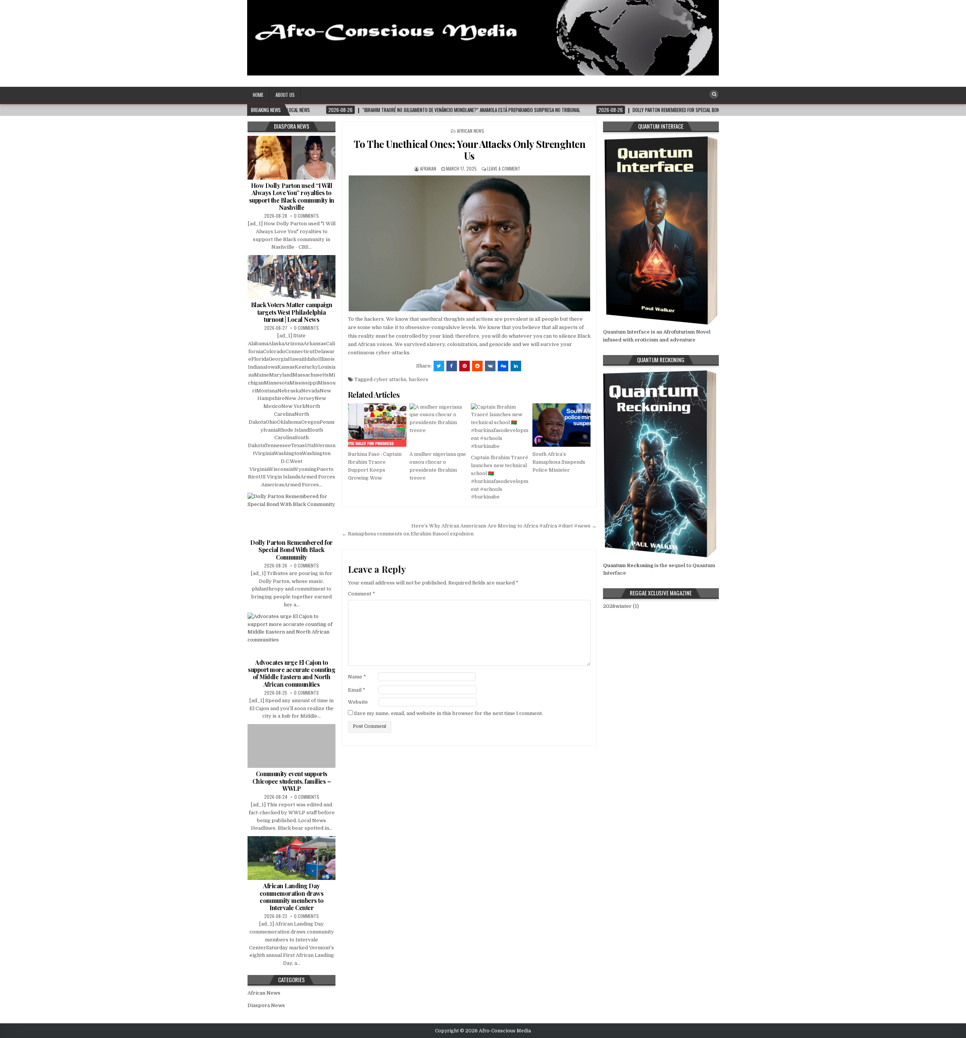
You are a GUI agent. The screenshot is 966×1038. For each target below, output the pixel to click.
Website (358, 702)
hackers (418, 379)
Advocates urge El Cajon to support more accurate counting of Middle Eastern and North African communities (291, 673)
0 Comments (306, 215)
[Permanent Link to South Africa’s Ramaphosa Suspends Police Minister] (561, 425)
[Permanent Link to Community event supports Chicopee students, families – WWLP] (291, 746)
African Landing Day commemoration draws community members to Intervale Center (292, 897)
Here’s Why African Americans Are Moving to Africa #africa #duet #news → (504, 526)
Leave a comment (503, 168)
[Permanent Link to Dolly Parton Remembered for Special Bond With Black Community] (291, 515)
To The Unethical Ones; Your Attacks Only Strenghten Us (470, 149)
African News (470, 131)
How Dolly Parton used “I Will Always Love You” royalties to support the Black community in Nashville (291, 196)
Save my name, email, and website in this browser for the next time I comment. (448, 713)
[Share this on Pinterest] (464, 366)
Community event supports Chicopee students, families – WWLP (291, 781)
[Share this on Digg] (503, 366)
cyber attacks (390, 379)
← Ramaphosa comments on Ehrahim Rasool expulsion (408, 534)
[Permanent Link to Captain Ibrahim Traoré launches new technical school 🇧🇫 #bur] (500, 427)
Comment (361, 594)
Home (258, 94)
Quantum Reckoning (628, 565)
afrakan (428, 168)
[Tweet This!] (439, 366)
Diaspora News (266, 1005)
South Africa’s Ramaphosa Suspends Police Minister (558, 462)
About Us (285, 94)
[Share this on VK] (490, 366)
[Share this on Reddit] (477, 366)
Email (356, 690)
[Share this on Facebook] (451, 366)
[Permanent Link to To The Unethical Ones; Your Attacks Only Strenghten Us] (469, 243)
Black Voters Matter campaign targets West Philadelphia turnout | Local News (291, 312)
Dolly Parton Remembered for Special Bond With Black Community (291, 549)
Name (357, 677)
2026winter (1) (621, 606)
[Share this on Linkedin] (516, 366)
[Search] (713, 94)
